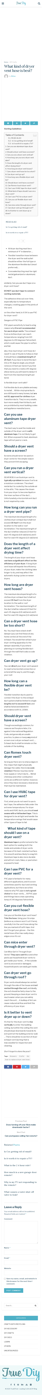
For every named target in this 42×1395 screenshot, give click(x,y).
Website (7, 1268)
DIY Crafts (13, 62)
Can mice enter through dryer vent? (22, 205)
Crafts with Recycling (14, 1324)
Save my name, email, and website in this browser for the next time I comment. (21, 1281)
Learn (7, 1342)
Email (7, 1258)
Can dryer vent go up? (16, 174)
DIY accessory (10, 1329)
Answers (13, 1056)
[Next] (23, 241)
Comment (8, 1219)
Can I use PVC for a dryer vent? (20, 197)
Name (7, 1248)
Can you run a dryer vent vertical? (20, 155)
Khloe (13, 76)
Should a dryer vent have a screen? (21, 152)
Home (6, 62)
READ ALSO (16, 138)
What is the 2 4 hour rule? (17, 1165)
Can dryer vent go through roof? (20, 208)
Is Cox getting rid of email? (22, 141)
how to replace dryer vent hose (17, 1059)
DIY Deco (8, 1337)
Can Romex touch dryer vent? (19, 185)
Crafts (21, 1056)
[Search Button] (35, 1305)
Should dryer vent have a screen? (21, 183)
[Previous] (19, 241)
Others (7, 1346)
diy (28, 1056)
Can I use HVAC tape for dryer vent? (22, 188)
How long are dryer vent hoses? (20, 169)
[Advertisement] (21, 34)
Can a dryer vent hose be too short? (21, 171)
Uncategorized (11, 1351)
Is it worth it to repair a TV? (22, 143)
